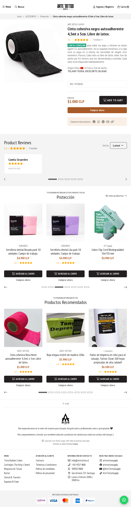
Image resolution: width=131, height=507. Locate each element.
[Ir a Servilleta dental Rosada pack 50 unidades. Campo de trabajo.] (23, 223)
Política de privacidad (45, 473)
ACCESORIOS (31, 16)
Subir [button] (66, 404)
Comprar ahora (97, 110)
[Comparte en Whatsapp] (98, 121)
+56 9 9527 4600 (78, 464)
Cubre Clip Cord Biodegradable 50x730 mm (108, 251)
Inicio (19, 16)
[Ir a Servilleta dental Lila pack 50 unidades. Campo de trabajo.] (65, 223)
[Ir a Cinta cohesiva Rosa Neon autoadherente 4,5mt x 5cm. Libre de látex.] (23, 328)
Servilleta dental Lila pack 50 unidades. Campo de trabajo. (65, 251)
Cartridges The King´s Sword (17, 464)
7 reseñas (97, 40)
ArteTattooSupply (110, 473)
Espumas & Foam (11, 481)
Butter (7, 473)
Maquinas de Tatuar (13, 468)
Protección (44, 16)
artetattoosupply (110, 460)
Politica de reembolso (45, 468)
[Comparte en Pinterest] (103, 121)
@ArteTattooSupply (111, 468)
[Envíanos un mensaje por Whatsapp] (124, 500)
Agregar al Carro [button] (25, 273)
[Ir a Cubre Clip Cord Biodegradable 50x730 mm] (108, 223)
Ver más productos (115, 196)
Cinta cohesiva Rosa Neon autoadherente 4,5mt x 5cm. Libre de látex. (23, 358)
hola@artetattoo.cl (80, 460)
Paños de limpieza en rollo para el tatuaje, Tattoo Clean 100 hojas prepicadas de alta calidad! (108, 358)
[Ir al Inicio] (65, 6)
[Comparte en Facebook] (94, 121)
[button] (112, 121)
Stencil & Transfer (12, 477)
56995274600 (77, 468)
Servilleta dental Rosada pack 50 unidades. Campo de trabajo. (23, 251)
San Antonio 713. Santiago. (83, 473)
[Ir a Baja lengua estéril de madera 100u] (65, 328)
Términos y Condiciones (46, 464)
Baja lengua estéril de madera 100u (65, 355)
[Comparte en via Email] (108, 121)
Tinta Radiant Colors (13, 460)
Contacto (40, 460)
